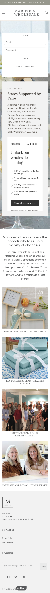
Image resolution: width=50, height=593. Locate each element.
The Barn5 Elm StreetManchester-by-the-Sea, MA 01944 (17, 516)
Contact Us (7, 538)
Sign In (25, 58)
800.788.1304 (7, 542)
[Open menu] (6, 12)
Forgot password (25, 67)
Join (43, 566)
